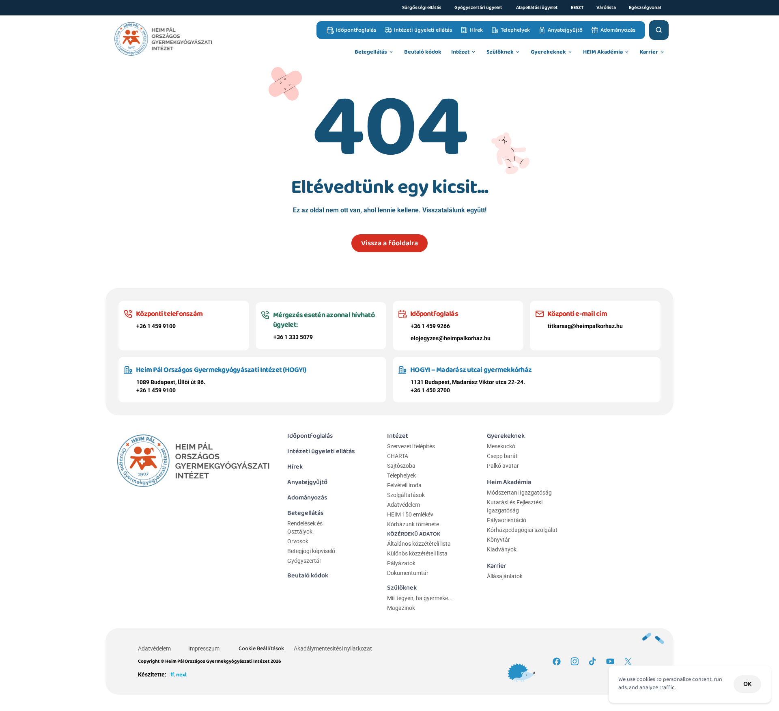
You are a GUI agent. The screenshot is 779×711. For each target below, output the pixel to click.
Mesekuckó (501, 446)
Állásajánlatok (505, 576)
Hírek (295, 467)
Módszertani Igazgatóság (519, 492)
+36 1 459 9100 (156, 326)
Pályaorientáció (506, 520)
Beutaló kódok (307, 576)
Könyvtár (498, 539)
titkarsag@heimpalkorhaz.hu (585, 326)
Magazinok (401, 608)
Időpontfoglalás (310, 436)
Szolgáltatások (406, 495)
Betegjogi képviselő (311, 551)
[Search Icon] (659, 30)
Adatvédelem (403, 504)
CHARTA (397, 456)
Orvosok (297, 541)
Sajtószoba (401, 465)
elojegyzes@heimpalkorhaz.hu (451, 338)
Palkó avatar (503, 465)
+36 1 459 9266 (430, 326)
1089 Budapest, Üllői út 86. (170, 382)
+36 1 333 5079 (293, 337)
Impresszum (203, 648)
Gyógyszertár (304, 561)
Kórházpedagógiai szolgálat (522, 530)
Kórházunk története (413, 524)
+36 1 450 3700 (430, 390)
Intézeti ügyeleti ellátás (321, 451)
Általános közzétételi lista (419, 543)
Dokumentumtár (407, 573)
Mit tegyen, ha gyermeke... (420, 598)
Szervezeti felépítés (411, 446)
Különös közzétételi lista (417, 553)
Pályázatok (401, 563)
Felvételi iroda (404, 485)
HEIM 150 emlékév (410, 514)
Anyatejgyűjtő (307, 482)
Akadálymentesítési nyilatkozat (333, 648)
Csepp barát (502, 456)
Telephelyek (401, 475)
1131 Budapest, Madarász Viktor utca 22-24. (468, 382)
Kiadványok (501, 549)
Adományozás (307, 498)
